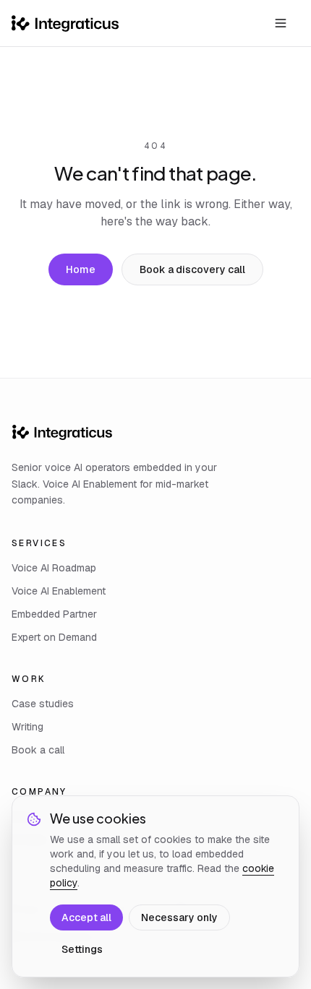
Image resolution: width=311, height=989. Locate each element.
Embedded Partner (54, 614)
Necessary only (179, 917)
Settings (82, 949)
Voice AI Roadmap (54, 567)
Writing (27, 726)
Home (80, 269)
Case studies (43, 703)
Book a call (38, 749)
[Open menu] (280, 23)
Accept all (86, 917)
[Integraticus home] (65, 23)
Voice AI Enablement (59, 590)
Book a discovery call (192, 269)
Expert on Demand (54, 637)
